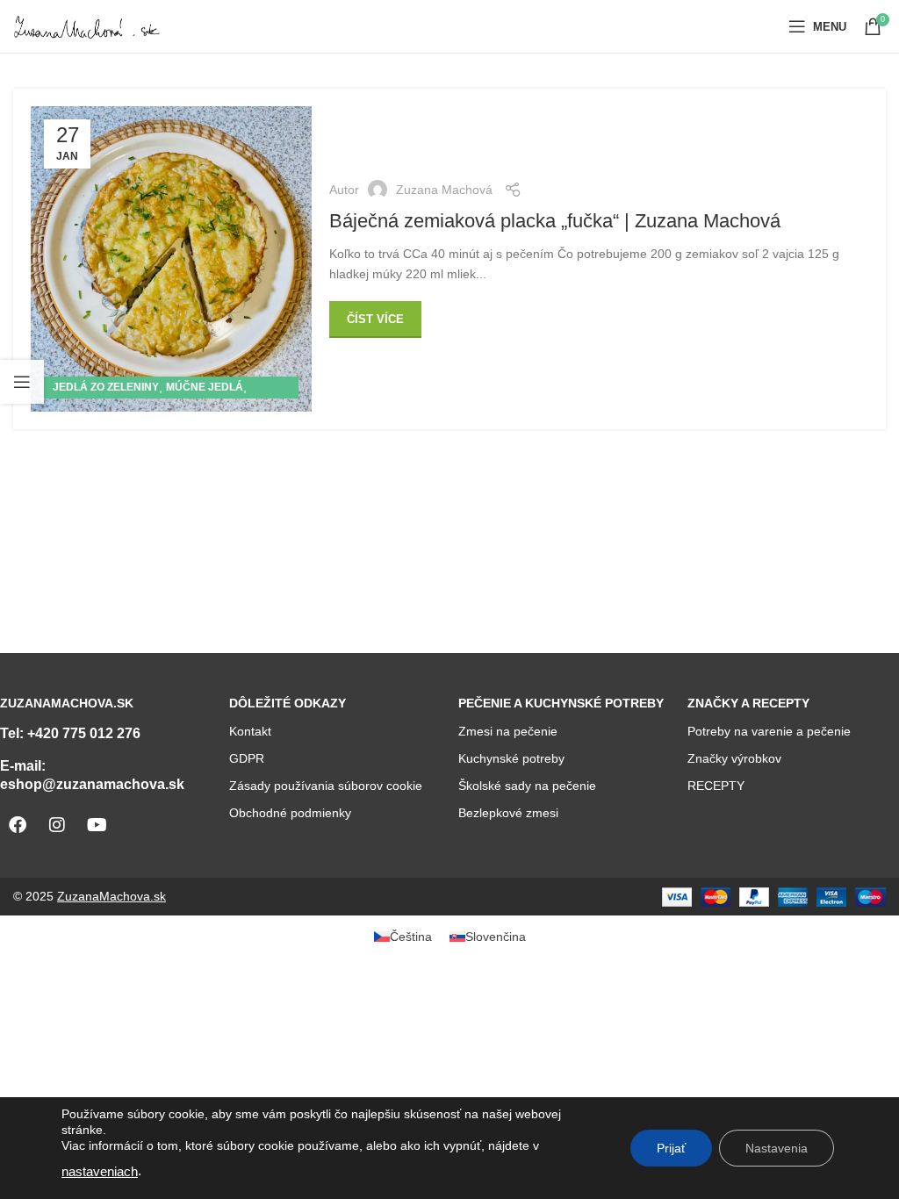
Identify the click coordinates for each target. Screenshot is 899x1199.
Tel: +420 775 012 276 (70, 733)
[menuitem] (403, 936)
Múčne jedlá (204, 387)
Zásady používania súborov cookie (325, 786)
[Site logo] (87, 25)
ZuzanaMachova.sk (111, 896)
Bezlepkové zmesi (508, 813)
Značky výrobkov (734, 758)
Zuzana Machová (444, 190)
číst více (375, 319)
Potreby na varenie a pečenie (769, 731)
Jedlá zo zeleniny (106, 387)
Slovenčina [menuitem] (495, 937)
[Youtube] (96, 825)
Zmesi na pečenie (507, 731)
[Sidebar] (22, 382)
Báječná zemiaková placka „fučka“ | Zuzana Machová (554, 221)
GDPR (246, 758)
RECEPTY (715, 786)
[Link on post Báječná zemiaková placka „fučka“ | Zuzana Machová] (171, 259)
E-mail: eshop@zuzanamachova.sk (92, 775)
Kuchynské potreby (511, 758)
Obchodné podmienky (290, 813)
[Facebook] (17, 825)
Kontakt (250, 731)
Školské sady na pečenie (527, 786)
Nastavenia (776, 1148)
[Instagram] (57, 825)
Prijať (671, 1148)
